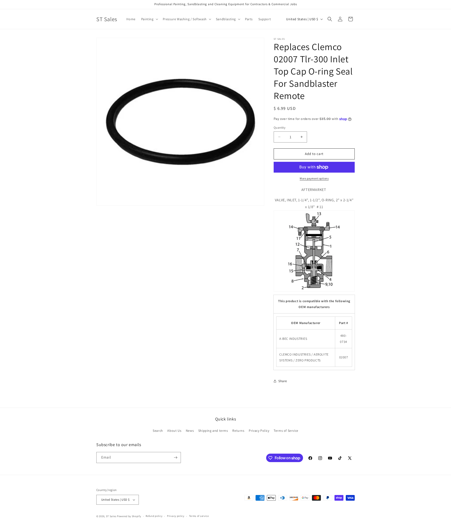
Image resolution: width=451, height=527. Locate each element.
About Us (174, 430)
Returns (238, 430)
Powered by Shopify (129, 516)
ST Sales (111, 516)
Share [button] (282, 381)
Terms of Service (286, 430)
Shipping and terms (213, 430)
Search (158, 430)
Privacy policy (175, 516)
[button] (149, 19)
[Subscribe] (175, 457)
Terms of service (199, 516)
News (190, 430)
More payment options (314, 178)
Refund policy (154, 516)
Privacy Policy (259, 430)
